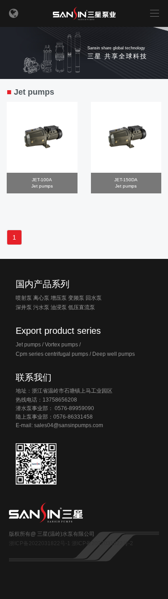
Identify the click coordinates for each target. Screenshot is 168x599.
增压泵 (59, 298)
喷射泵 (24, 298)
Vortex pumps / (63, 344)
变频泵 (76, 298)
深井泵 (24, 307)
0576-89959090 (74, 408)
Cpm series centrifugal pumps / (53, 354)
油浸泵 (59, 307)
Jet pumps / (29, 344)
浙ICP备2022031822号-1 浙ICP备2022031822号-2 (71, 543)
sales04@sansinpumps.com (68, 425)
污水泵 (41, 307)
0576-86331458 (73, 417)
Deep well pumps (113, 354)
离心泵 (41, 298)
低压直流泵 (81, 307)
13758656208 (60, 400)
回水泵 (94, 298)
